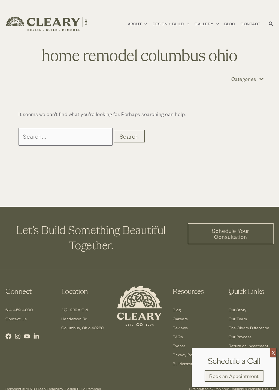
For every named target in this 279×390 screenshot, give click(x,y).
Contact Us (16, 318)
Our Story (238, 309)
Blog (177, 309)
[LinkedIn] (36, 336)
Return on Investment (248, 345)
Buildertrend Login (190, 363)
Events (179, 345)
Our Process (240, 336)
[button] (144, 24)
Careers (180, 318)
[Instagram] (18, 336)
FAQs (178, 336)
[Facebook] (8, 336)
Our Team (238, 318)
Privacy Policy (186, 354)
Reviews (180, 327)
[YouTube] (27, 336)
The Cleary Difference (249, 327)
